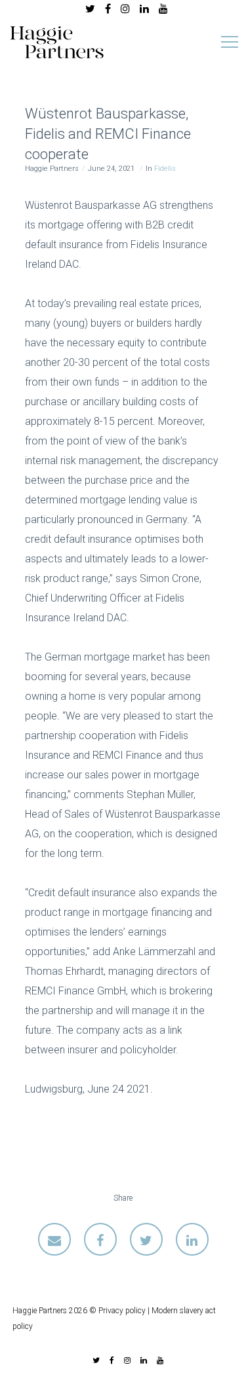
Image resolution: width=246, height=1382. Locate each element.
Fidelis (165, 168)
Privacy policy (122, 1310)
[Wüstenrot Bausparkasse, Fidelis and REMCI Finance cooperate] (54, 1239)
